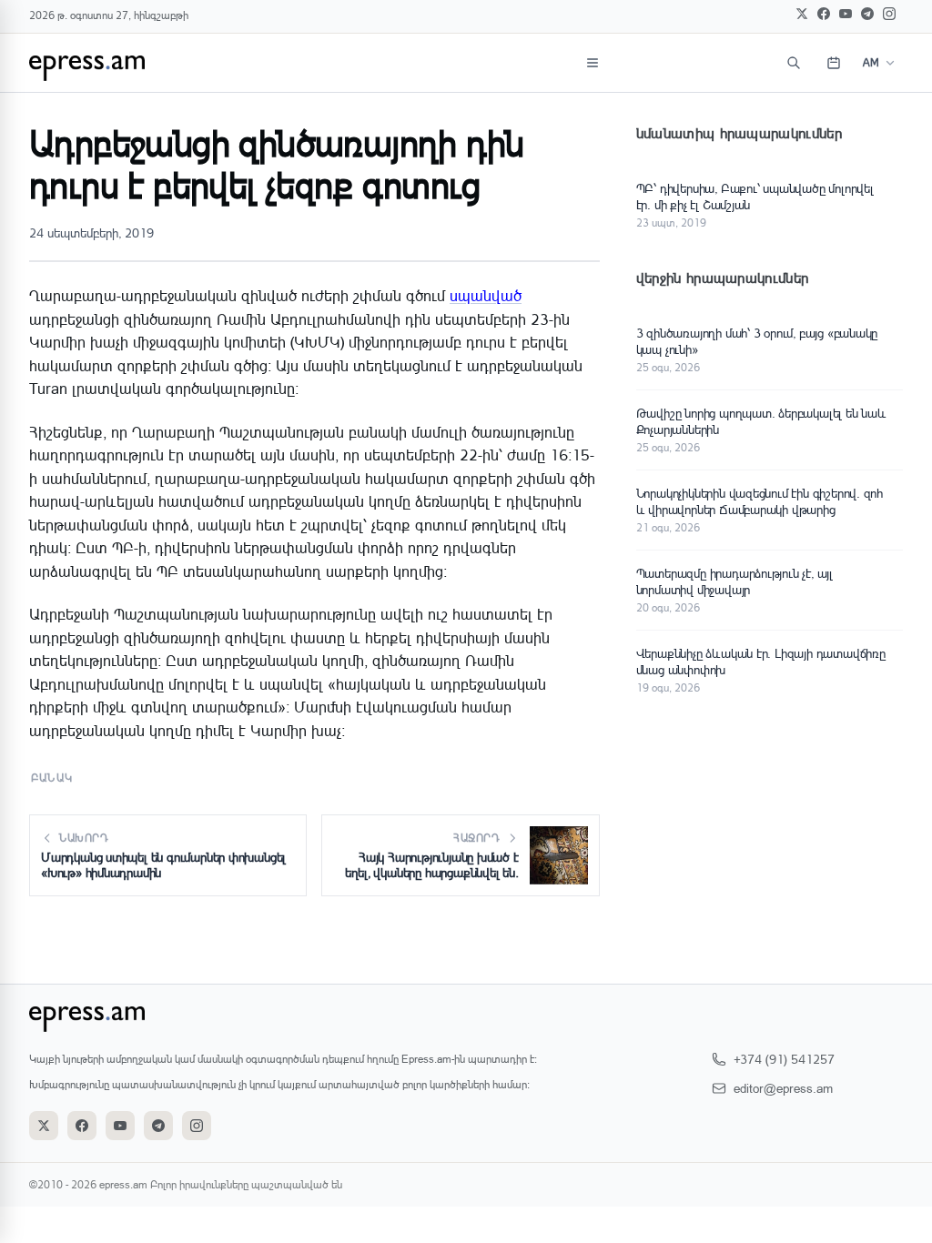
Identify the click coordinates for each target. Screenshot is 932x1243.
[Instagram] (889, 13)
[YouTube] (845, 13)
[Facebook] (823, 13)
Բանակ (52, 777)
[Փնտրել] (793, 62)
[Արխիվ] (834, 62)
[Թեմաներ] (592, 62)
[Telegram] (867, 13)
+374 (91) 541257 (784, 1058)
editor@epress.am (783, 1088)
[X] (801, 13)
